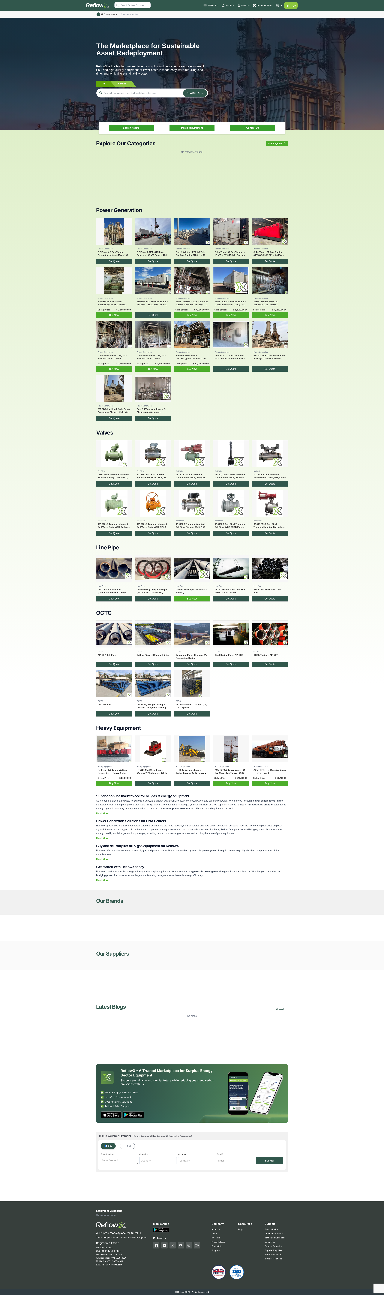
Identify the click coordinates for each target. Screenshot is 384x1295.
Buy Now (114, 315)
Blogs (240, 1229)
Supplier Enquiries (273, 1250)
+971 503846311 (115, 1261)
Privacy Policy (271, 1229)
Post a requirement (192, 128)
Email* (220, 1154)
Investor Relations (273, 1259)
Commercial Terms (274, 1233)
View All (280, 1009)
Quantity (143, 1154)
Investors (216, 1238)
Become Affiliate (264, 5)
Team (214, 1233)
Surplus (122, 83)
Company (183, 1154)
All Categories (108, 14)
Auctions (230, 5)
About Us (216, 1229)
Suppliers (216, 1250)
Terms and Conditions (275, 1238)
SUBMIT (269, 1160)
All (104, 83)
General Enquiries (273, 1246)
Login (293, 5)
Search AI (193, 93)
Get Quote (114, 261)
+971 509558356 (118, 1258)
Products (245, 5)
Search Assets (131, 128)
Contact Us (252, 128)
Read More (102, 813)
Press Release (218, 1242)
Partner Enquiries (273, 1254)
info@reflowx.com (113, 1265)
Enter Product (107, 1154)
